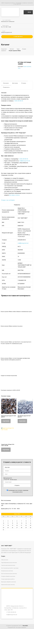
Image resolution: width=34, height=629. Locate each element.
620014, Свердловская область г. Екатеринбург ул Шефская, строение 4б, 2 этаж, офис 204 (15, 607)
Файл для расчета (7, 478)
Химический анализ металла (8, 584)
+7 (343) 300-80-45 (17, 36)
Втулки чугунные (27, 66)
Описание (6, 83)
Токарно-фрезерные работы (7, 579)
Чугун (19, 68)
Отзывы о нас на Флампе (8, 200)
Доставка (15, 83)
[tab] (5, 83)
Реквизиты (6, 87)
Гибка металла (4, 559)
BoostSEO (25, 625)
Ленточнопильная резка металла (9, 573)
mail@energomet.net (24, 160)
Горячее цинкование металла (8, 565)
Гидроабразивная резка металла (9, 562)
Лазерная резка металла (7, 570)
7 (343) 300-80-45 (18, 100)
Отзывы (23, 83)
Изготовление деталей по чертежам (9, 568)
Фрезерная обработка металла (8, 581)
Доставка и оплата (14, 195)
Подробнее (6, 421)
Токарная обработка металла (8, 576)
